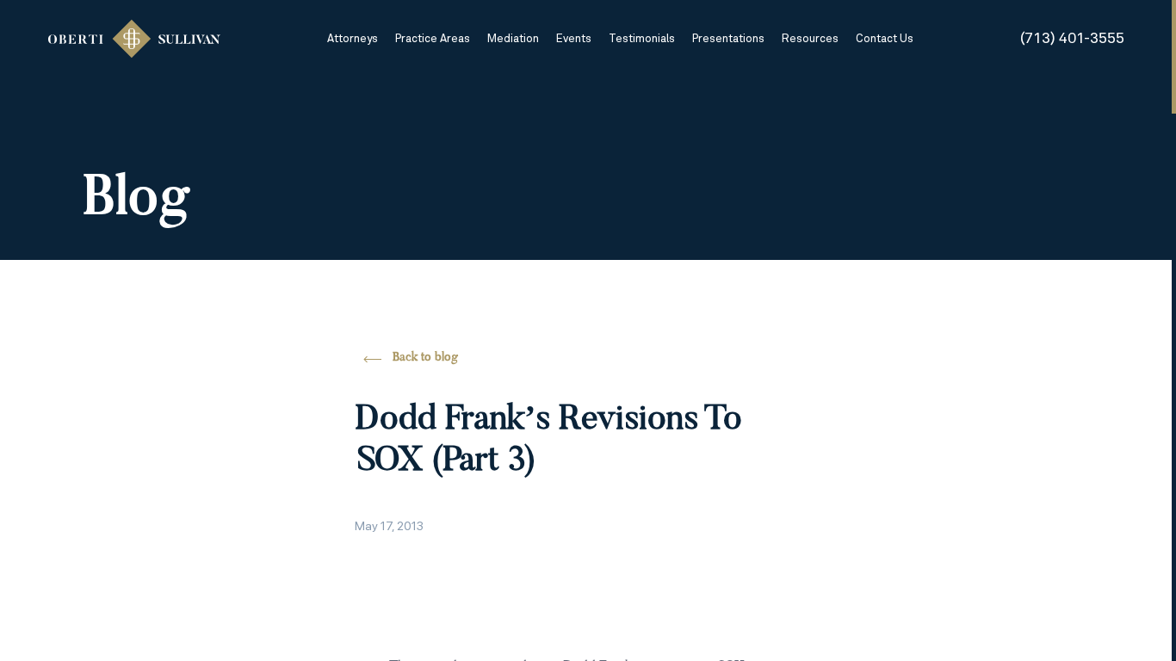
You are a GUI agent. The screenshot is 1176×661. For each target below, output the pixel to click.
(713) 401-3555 (1072, 38)
